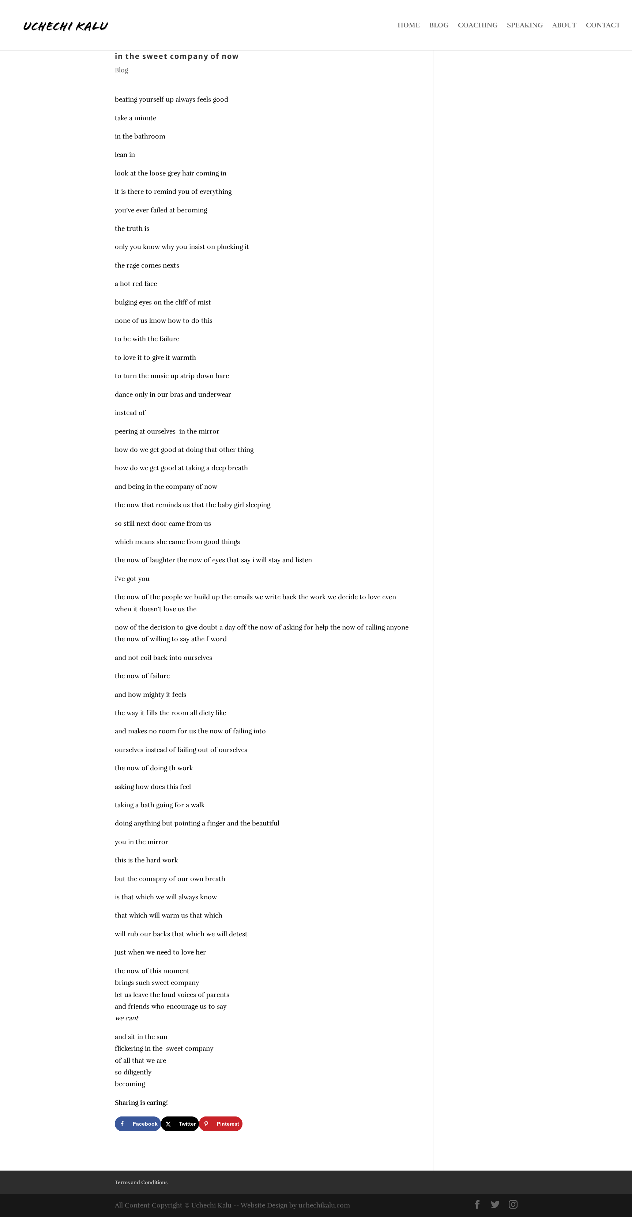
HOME (409, 26)
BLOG (438, 26)
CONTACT (603, 26)
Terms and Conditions (141, 1182)
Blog (121, 70)
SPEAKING (525, 26)
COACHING (477, 26)
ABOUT (564, 26)
